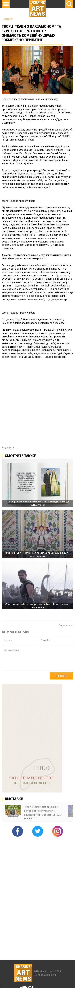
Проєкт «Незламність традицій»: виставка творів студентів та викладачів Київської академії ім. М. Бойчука (43, 811)
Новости (8, 19)
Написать (61, 675)
